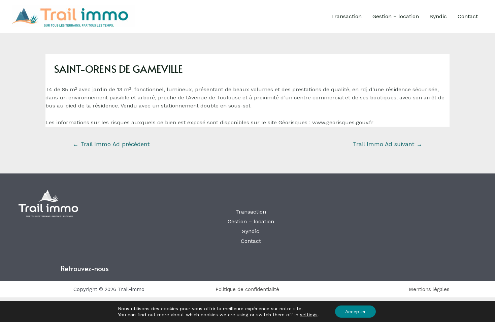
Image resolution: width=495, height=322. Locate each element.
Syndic (438, 16)
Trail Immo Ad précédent (111, 144)
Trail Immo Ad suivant (387, 144)
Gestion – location (395, 16)
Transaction (346, 16)
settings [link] (309, 314)
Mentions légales (429, 289)
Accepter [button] (355, 311)
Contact (468, 16)
